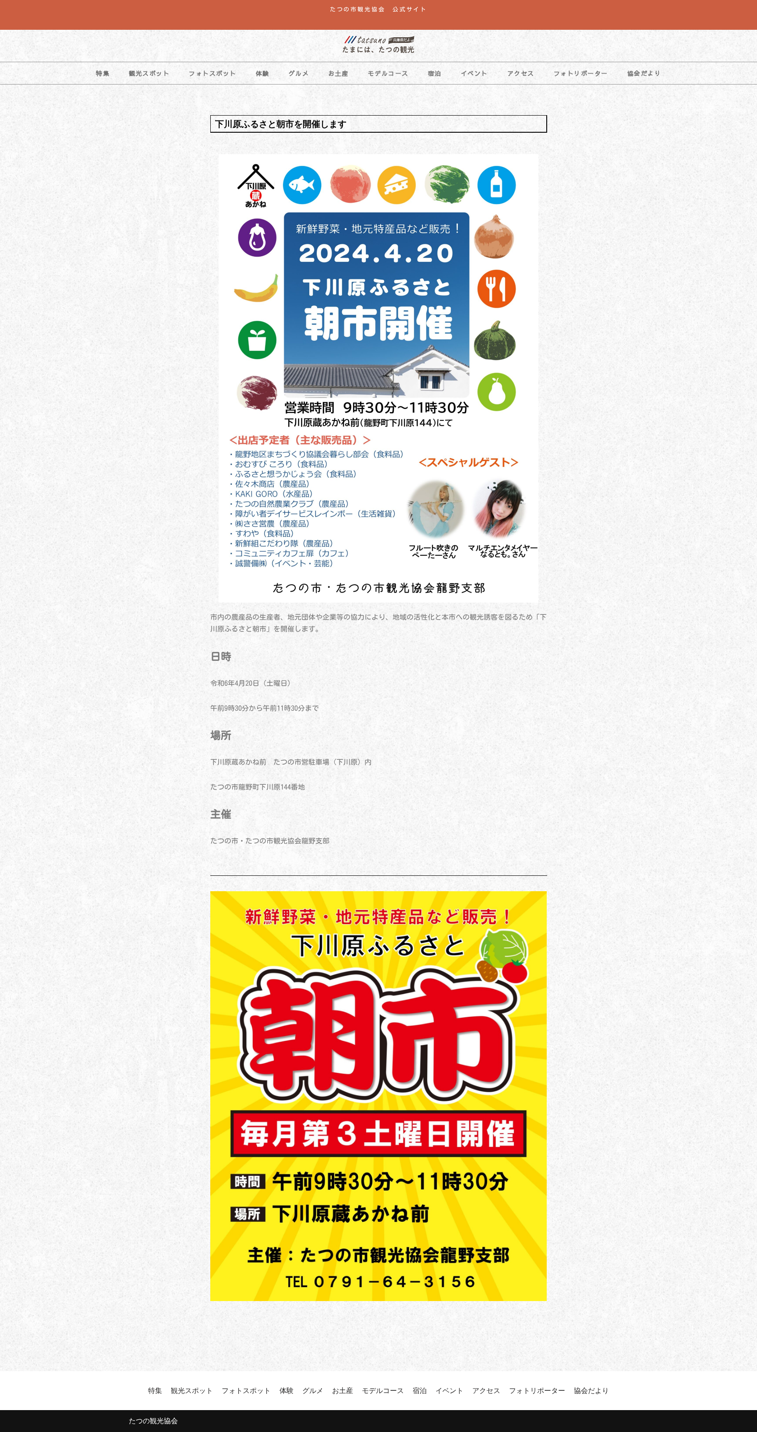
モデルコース (388, 73)
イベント (474, 73)
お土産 (338, 73)
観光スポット (149, 73)
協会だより (644, 73)
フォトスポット (213, 73)
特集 (103, 73)
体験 (262, 73)
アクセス (520, 73)
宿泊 (435, 73)
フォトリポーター (581, 73)
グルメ (299, 73)
